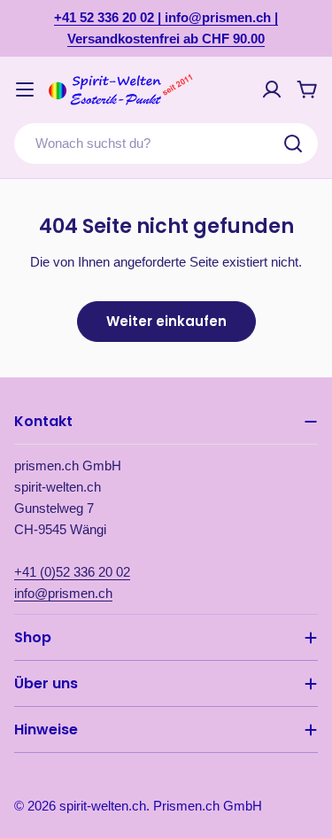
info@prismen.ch (63, 593)
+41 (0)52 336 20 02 (72, 571)
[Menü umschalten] (24, 89)
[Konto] (271, 89)
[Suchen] (293, 143)
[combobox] (166, 143)
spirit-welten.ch (102, 805)
